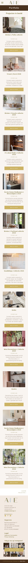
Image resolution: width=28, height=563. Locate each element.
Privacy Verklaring (9, 537)
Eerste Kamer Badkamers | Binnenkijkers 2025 (14, 193)
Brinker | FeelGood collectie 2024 (14, 232)
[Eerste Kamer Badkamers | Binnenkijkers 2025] (14, 182)
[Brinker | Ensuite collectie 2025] (14, 103)
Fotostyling (14, 78)
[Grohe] (14, 300)
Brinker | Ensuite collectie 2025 (14, 114)
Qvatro (14, 389)
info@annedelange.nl (10, 510)
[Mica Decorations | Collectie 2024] (14, 457)
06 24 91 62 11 (8, 514)
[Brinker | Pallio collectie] (14, 25)
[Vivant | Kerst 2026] (14, 63)
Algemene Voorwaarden (10, 535)
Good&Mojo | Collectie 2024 (14, 271)
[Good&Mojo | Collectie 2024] (14, 261)
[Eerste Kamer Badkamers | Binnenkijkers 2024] (14, 418)
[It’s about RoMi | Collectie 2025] (14, 143)
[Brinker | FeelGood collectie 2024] (14, 221)
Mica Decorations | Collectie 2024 (14, 468)
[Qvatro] (14, 379)
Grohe (14, 310)
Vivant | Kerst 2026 (14, 74)
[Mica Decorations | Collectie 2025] (14, 339)
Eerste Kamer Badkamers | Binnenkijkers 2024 (14, 429)
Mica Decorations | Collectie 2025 (14, 350)
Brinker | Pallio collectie (14, 35)
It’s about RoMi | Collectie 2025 (14, 153)
